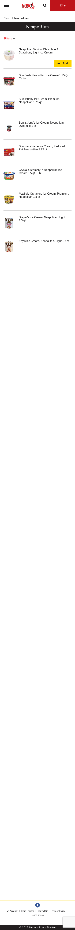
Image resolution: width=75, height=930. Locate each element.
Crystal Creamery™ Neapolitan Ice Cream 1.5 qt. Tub (40, 171)
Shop (6, 18)
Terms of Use (37, 915)
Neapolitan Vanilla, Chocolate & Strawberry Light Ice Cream (38, 51)
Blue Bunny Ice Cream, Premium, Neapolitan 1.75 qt (39, 100)
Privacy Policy (58, 911)
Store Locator (27, 911)
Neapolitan (21, 18)
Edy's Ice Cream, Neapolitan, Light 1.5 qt (44, 240)
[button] (63, 63)
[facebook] (37, 905)
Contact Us (43, 911)
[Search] (45, 4)
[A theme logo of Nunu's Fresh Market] (28, 5)
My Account (12, 911)
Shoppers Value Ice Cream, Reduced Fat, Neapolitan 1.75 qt (42, 148)
